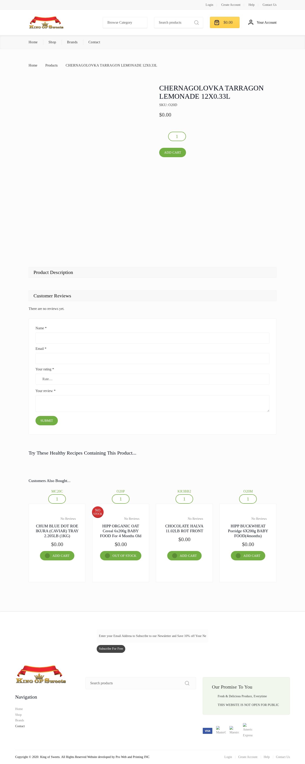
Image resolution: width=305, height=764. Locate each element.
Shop (52, 42)
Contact (94, 42)
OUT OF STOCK (124, 555)
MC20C (57, 491)
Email (41, 349)
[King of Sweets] (46, 22)
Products (51, 65)
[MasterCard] (221, 730)
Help (252, 4)
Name (41, 328)
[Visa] (208, 730)
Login (209, 4)
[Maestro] (235, 730)
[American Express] (248, 730)
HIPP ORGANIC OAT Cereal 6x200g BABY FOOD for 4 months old (120, 531)
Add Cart (172, 152)
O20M (248, 491)
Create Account (230, 4)
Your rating (45, 369)
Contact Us (269, 4)
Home (33, 42)
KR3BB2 (184, 491)
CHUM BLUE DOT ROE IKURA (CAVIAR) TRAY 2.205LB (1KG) (57, 531)
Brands (72, 42)
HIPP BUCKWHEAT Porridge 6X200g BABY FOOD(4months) (248, 531)
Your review (46, 391)
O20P (121, 491)
